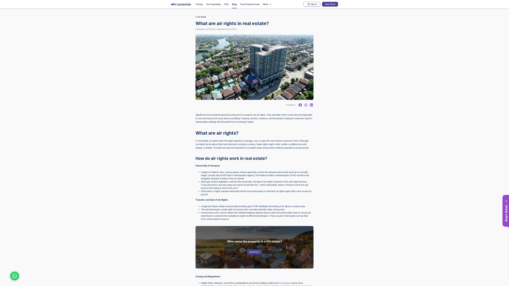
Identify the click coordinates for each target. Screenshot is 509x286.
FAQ (226, 4)
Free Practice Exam (250, 4)
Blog (234, 4)
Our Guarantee (213, 4)
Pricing (199, 4)
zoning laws (284, 283)
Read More (254, 252)
